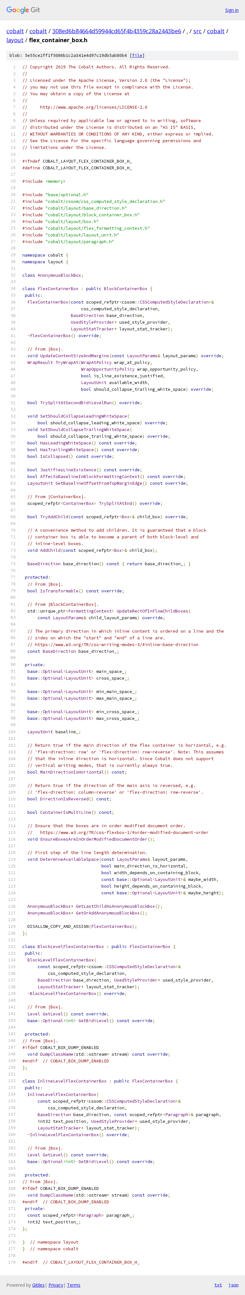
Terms (73, 1285)
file (137, 55)
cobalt (15, 31)
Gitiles (38, 1285)
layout (15, 40)
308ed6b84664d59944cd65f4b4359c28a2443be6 (116, 31)
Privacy (55, 1285)
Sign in (232, 10)
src (197, 31)
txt (218, 1285)
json (233, 1285)
